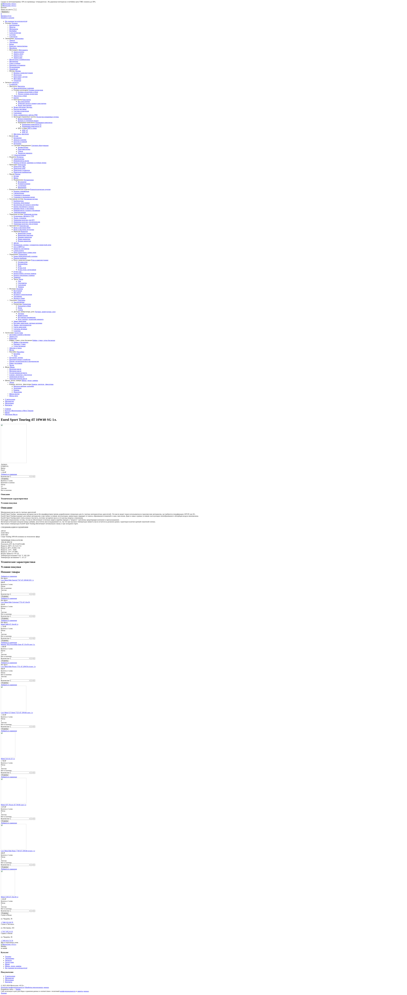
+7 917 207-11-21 (7, 931)
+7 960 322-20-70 (7, 922)
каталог (7, 18)
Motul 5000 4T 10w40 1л (9, 624)
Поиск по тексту (7, 9)
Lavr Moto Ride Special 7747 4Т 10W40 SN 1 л (17, 580)
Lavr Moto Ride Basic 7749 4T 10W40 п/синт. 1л (18, 851)
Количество (5, 476)
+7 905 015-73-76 (7, 941)
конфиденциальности (68, 991)
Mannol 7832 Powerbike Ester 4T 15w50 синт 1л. (18, 644)
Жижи (7, 412)
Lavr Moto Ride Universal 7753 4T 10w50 (15, 602)
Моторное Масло (11, 414)
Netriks (18, 989)
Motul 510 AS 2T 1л (8, 759)
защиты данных (83, 991)
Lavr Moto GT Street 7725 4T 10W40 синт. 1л (17, 713)
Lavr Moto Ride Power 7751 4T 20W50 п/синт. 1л (18, 666)
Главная (8, 409)
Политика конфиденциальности (12, 987)
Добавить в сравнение (9, 474)
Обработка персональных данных (36, 987)
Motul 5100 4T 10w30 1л (9, 897)
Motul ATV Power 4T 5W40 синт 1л (13, 805)
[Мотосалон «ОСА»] (8, 4)
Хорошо (4, 993)
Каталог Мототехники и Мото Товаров (19, 411)
